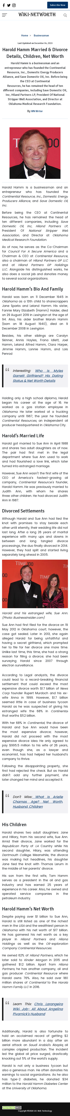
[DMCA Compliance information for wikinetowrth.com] (35, 1107)
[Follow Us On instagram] (14, 5)
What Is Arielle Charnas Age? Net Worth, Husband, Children (38, 802)
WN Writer (37, 111)
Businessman (41, 35)
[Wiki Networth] (36, 15)
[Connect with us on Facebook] (3, 5)
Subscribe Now (57, 5)
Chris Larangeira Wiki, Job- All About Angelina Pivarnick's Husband (38, 1009)
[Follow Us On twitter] (9, 5)
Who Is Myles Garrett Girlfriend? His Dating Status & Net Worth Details (38, 375)
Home (24, 35)
